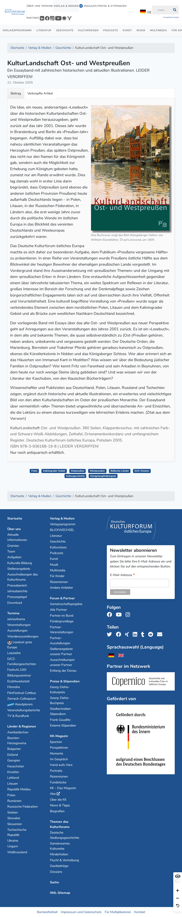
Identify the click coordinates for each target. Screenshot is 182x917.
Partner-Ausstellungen (60, 640)
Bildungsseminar (19, 675)
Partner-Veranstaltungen (61, 629)
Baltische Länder (120, 470)
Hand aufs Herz (61, 765)
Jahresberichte (17, 591)
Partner (32, 18)
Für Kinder (57, 576)
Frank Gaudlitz (60, 720)
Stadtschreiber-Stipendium (61, 711)
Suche (54, 882)
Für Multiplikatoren (118, 912)
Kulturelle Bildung (19, 563)
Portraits (56, 771)
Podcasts (110, 30)
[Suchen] (174, 10)
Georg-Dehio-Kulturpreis (60, 689)
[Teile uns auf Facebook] (119, 634)
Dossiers (56, 872)
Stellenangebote (18, 569)
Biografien (57, 811)
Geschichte (64, 30)
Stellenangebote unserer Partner (61, 651)
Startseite (14, 518)
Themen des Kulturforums (59, 824)
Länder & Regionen (21, 726)
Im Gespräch (59, 759)
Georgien (13, 760)
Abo (53, 794)
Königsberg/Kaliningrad (103, 476)
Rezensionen (59, 582)
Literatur (43, 30)
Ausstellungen (17, 630)
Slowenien (14, 824)
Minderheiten (59, 854)
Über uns (33, 6)
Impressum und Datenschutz (81, 912)
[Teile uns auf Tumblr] (143, 634)
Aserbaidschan (17, 732)
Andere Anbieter (61, 587)
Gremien (13, 546)
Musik (141, 30)
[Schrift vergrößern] (177, 890)
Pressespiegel (17, 597)
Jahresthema (16, 619)
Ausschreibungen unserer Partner (62, 662)
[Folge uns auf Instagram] (128, 614)
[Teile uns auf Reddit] (151, 634)
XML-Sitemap (60, 893)
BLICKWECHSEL (62, 530)
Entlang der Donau (63, 670)
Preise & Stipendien (112, 6)
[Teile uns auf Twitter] (110, 634)
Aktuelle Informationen (17, 537)
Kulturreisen (88, 30)
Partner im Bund (61, 615)
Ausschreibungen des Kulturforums (22, 577)
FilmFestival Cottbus (21, 693)
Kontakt (139, 912)
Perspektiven (59, 747)
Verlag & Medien (66, 6)
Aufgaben (14, 557)
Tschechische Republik (16, 832)
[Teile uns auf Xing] (128, 634)
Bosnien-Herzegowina (16, 740)
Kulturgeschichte (75, 476)
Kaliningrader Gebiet (54, 470)
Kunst (127, 30)
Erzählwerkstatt (18, 681)
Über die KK (58, 799)
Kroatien (13, 772)
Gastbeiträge (59, 866)
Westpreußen (97, 470)
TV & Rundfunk (18, 716)
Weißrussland (17, 852)
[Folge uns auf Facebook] (110, 614)
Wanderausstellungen (22, 636)
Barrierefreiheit (47, 912)
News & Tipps (60, 805)
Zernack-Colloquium (21, 698)
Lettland (13, 778)
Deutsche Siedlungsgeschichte (64, 835)
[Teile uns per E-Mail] (160, 634)
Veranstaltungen (19, 625)
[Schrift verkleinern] (177, 898)
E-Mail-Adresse (122, 575)
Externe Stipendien (63, 725)
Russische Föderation (22, 806)
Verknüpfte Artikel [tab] (40, 93)
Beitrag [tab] (16, 93)
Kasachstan (15, 766)
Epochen (56, 742)
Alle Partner (58, 610)
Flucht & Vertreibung (64, 860)
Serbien (12, 812)
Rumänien (14, 801)
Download (14, 603)
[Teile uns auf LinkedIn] (136, 634)
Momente (56, 753)
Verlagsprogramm (17, 30)
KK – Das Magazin (63, 788)
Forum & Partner (62, 598)
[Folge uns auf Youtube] (120, 614)
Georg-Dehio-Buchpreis (60, 700)
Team (11, 551)
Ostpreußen (77, 470)
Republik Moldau (19, 789)
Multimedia (158, 30)
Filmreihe (13, 687)
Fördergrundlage (61, 621)
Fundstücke (58, 782)
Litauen (12, 783)
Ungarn (12, 846)
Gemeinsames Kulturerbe (60, 846)
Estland (12, 755)
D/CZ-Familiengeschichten (21, 661)
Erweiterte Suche (171, 17)
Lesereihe (14, 653)
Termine (47, 6)
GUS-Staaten (141, 470)
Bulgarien (14, 749)
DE (149, 12)
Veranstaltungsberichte (22, 710)
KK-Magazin (59, 736)
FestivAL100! (16, 670)
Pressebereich (17, 585)
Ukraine (12, 840)
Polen (34, 470)
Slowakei (13, 818)
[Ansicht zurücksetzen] (178, 906)
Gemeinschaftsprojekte (65, 604)
